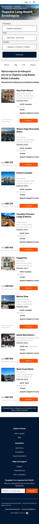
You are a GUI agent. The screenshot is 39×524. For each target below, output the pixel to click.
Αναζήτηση (19, 55)
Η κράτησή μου (19, 470)
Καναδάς (17, 6)
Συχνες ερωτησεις (19, 456)
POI (24, 65)
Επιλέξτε (28, 120)
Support (19, 466)
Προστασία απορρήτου (12, 509)
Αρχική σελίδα (7, 6)
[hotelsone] (9, 2)
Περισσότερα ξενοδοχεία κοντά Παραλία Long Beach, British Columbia (19, 409)
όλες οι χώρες (19, 433)
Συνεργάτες (19, 452)
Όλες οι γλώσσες (20, 474)
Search (6, 65)
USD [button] (26, 2)
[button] (20, 2)
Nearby (33, 65)
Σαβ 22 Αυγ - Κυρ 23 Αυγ (15, 38)
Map (15, 65)
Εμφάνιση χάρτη (22, 100)
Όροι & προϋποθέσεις (28, 509)
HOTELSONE (30, 503)
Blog (19, 437)
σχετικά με (19, 448)
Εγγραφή (32, 491)
